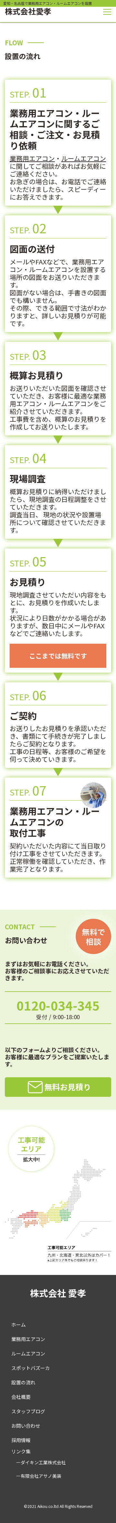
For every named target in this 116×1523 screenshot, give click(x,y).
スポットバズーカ (30, 1367)
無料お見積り (67, 1086)
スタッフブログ (28, 1411)
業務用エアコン (32, 158)
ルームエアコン (83, 158)
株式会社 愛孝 (58, 1293)
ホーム (18, 1324)
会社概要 (21, 1396)
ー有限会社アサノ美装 (38, 1476)
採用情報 (21, 1440)
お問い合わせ (25, 1425)
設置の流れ (23, 1382)
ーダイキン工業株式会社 (41, 1462)
